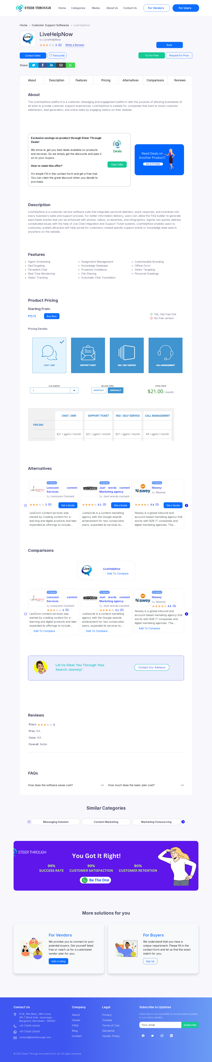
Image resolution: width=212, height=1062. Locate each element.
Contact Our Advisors (151, 667)
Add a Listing (58, 961)
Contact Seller (33, 55)
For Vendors (156, 8)
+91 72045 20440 (29, 1025)
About (32, 80)
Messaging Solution (56, 822)
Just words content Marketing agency (114, 489)
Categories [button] (78, 8)
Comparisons (155, 80)
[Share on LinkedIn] (51, 65)
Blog (75, 1030)
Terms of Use (110, 1025)
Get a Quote (68, 505)
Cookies (107, 1020)
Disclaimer (108, 1030)
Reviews (180, 80)
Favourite (58, 55)
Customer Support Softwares (50, 25)
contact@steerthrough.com (35, 1037)
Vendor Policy (111, 1036)
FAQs (75, 1025)
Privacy (107, 1014)
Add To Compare (118, 573)
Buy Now (52, 316)
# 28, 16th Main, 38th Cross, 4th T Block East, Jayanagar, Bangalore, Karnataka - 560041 (37, 1017)
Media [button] (96, 8)
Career (76, 1020)
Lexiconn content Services (62, 489)
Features (81, 80)
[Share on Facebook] (42, 65)
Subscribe (190, 1025)
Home (62, 8)
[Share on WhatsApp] (70, 65)
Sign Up (150, 961)
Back (169, 45)
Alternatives (131, 80)
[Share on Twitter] (33, 65)
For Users (185, 8)
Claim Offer (117, 164)
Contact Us (130, 8)
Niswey (157, 487)
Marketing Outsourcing (156, 822)
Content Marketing (106, 822)
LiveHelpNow (111, 568)
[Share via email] (61, 65)
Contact (77, 1036)
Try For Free (152, 55)
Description (56, 80)
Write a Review (74, 45)
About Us (112, 8)
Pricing (105, 80)
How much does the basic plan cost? (131, 785)
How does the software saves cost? (50, 785)
